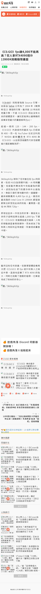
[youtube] (32, 2)
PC (4, 395)
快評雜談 (32, 7)
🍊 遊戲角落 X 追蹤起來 (17, 350)
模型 (18, 393)
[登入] (35, 2)
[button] (39, 2)
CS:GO (5, 393)
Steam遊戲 (32, 14)
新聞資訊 (23, 7)
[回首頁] (7, 3)
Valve (35, 393)
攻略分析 (4, 7)
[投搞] (29, 2)
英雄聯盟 (12, 14)
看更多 (20, 506)
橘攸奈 (21, 14)
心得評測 (13, 7)
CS (12, 393)
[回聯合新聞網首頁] (2, 3)
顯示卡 (26, 393)
